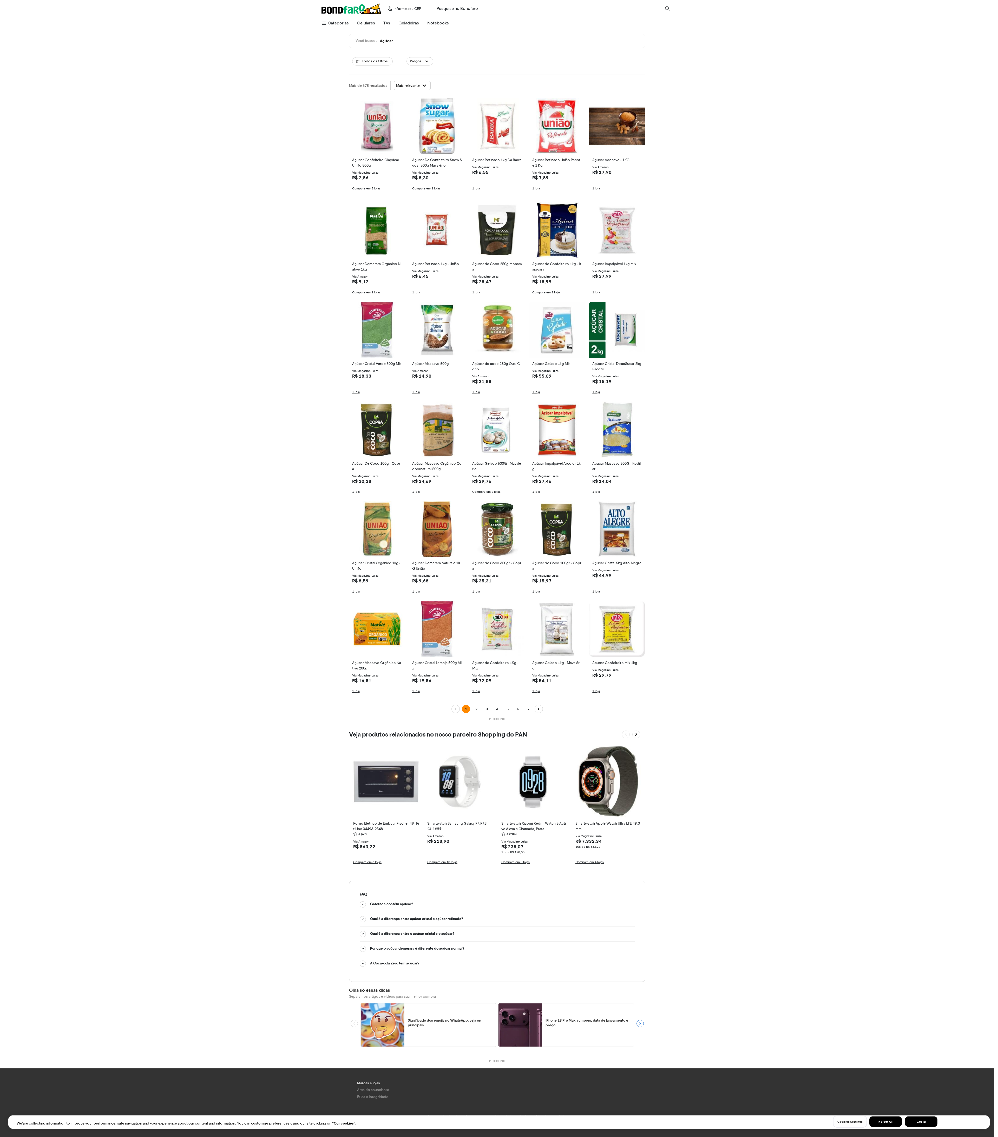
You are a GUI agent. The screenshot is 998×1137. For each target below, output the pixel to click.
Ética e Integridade (372, 1097)
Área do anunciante (373, 1090)
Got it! (921, 1121)
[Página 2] (539, 709)
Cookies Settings (850, 1121)
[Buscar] (667, 8)
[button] (419, 61)
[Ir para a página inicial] (351, 8)
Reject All (885, 1121)
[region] (499, 1122)
